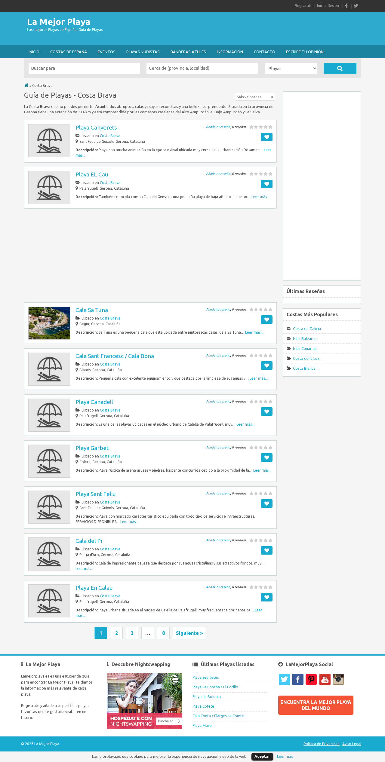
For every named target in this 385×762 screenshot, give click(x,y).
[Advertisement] (251, 28)
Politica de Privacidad (321, 744)
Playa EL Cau (91, 174)
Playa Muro (202, 725)
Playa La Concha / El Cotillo (215, 687)
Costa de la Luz (306, 358)
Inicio (34, 52)
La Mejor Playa (59, 22)
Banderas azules (188, 52)
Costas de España (68, 52)
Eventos (107, 52)
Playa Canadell (94, 402)
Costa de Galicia (307, 328)
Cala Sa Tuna (91, 310)
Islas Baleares (304, 338)
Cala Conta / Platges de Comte (218, 716)
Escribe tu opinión (305, 52)
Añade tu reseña (218, 127)
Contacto (264, 52)
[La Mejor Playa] (26, 85)
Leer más (285, 756)
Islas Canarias (304, 348)
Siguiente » (189, 633)
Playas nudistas (143, 52)
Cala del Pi (88, 540)
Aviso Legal (351, 744)
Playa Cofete (203, 706)
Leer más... (260, 197)
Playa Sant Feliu (95, 494)
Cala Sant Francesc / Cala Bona (114, 356)
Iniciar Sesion (328, 6)
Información (230, 52)
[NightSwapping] (144, 727)
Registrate (304, 6)
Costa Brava (110, 136)
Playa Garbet (92, 448)
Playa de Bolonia (206, 697)
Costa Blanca (304, 368)
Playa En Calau (94, 587)
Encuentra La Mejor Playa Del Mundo (315, 705)
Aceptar (262, 756)
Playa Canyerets (96, 127)
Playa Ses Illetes (205, 677)
